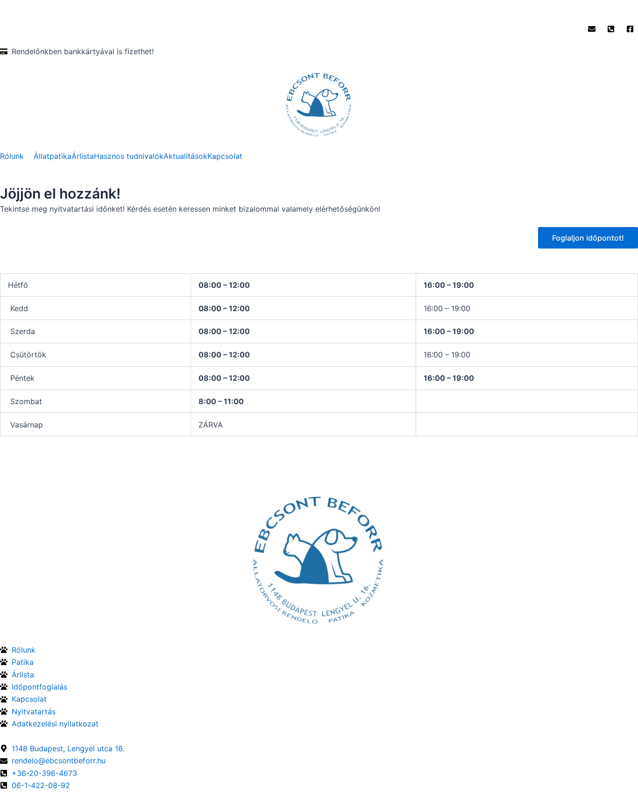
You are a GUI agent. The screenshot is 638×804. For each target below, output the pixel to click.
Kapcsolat (224, 156)
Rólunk (12, 156)
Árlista (82, 156)
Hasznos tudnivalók (128, 156)
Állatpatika (52, 156)
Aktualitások (185, 156)
